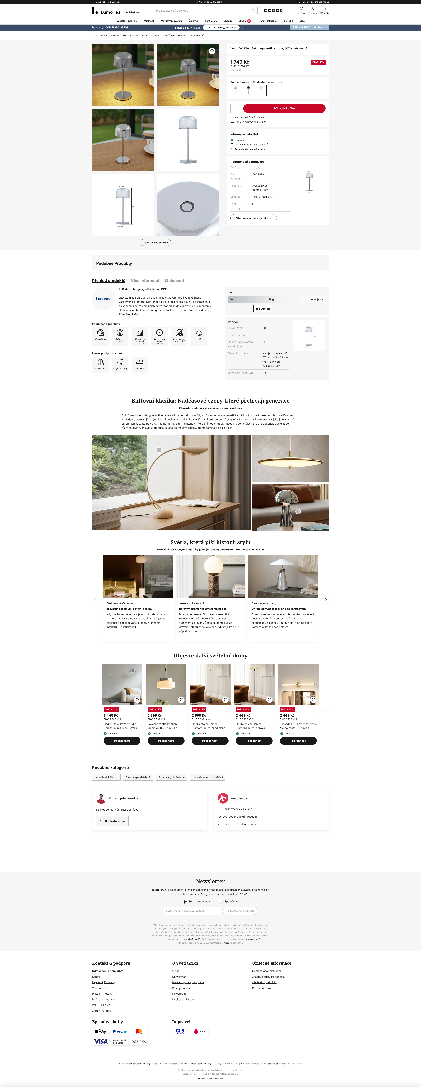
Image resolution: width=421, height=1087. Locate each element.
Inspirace (177, 999)
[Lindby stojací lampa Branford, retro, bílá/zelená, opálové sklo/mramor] (210, 705)
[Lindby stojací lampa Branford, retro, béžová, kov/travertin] (254, 705)
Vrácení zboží (100, 988)
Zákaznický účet (102, 1005)
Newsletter (179, 977)
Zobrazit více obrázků (155, 242)
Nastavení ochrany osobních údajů (135, 1063)
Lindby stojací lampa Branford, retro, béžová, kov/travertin (251, 726)
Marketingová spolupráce (188, 982)
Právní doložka (261, 988)
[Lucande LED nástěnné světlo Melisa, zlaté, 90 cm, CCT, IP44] (298, 705)
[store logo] (115, 10)
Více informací (145, 280)
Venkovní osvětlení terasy (138, 35)
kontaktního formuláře (191, 939)
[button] (123, 140)
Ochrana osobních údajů (267, 971)
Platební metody (102, 993)
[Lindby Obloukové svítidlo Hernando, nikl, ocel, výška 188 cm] (122, 705)
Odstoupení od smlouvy (107, 971)
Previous (96, 707)
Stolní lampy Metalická (138, 777)
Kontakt (97, 977)
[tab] (108, 281)
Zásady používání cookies (268, 977)
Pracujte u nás (181, 988)
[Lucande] (103, 298)
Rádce (190, 999)
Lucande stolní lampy (106, 777)
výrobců (225, 942)
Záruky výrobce (102, 1011)
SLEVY (242, 20)
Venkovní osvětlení (116, 35)
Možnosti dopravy (103, 999)
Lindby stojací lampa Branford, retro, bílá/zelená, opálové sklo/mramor (209, 726)
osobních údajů (253, 939)
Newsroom (179, 993)
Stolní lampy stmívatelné (171, 777)
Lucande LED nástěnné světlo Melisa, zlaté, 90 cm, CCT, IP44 (298, 726)
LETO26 (221, 27)
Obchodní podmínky (264, 982)
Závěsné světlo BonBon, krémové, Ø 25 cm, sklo (162, 726)
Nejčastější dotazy (103, 982)
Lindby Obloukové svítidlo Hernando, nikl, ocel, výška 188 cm (120, 726)
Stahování (174, 280)
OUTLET (288, 20)
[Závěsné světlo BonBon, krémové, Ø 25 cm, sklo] (166, 705)
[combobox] (205, 10)
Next (325, 707)
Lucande (256, 167)
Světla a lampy (99, 35)
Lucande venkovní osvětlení (208, 777)
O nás (175, 971)
